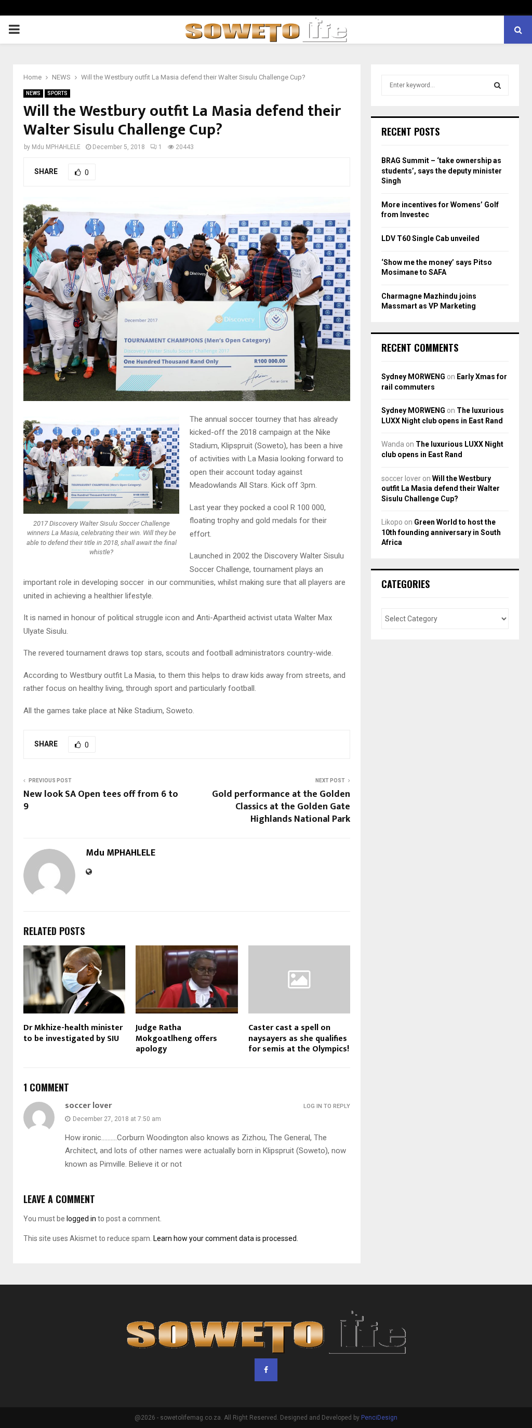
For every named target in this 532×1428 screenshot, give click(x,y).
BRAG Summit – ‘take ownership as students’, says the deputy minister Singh (441, 170)
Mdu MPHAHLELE (56, 147)
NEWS (33, 93)
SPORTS (57, 93)
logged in (81, 1219)
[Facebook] (266, 1369)
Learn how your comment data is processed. (225, 1238)
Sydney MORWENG (413, 376)
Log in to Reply (326, 1106)
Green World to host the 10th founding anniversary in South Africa (441, 532)
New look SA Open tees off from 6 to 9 (100, 800)
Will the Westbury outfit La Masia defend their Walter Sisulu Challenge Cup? (440, 488)
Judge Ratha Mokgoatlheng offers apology (176, 1039)
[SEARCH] (497, 85)
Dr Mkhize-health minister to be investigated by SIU (73, 1033)
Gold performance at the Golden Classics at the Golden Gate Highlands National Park (281, 806)
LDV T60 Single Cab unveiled (430, 238)
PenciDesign (379, 1417)
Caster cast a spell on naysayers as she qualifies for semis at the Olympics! (298, 1039)
